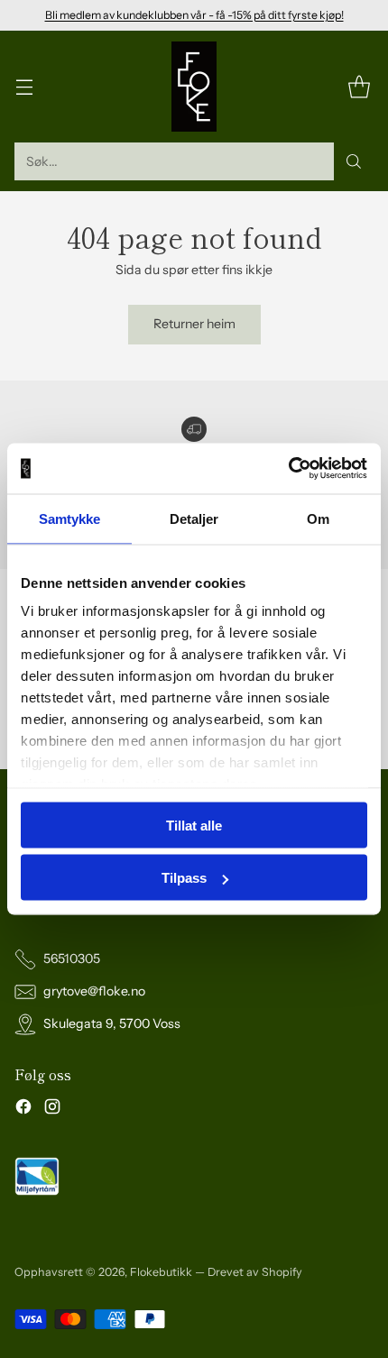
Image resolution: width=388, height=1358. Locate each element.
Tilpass (184, 877)
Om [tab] (318, 518)
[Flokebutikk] (194, 86)
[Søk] (354, 161)
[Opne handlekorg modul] (358, 87)
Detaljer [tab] (194, 518)
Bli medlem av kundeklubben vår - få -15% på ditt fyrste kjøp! (194, 15)
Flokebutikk (161, 1272)
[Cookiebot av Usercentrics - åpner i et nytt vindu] (288, 469)
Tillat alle (194, 824)
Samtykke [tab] (70, 518)
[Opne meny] (23, 87)
